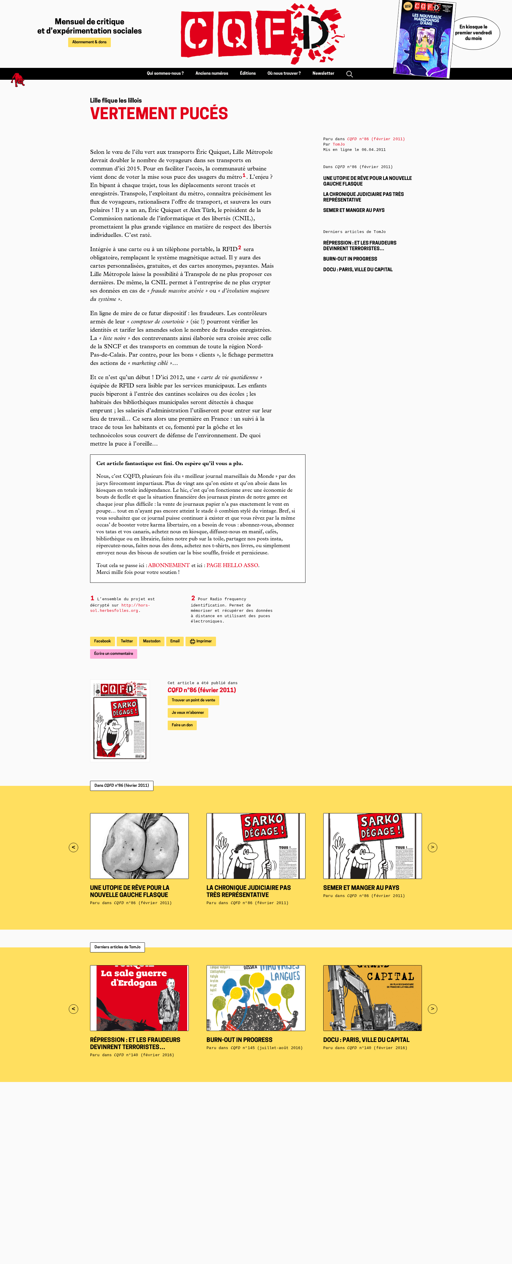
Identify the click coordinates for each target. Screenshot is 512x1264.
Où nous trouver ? (284, 73)
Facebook (102, 641)
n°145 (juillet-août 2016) (267, 1048)
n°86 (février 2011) (202, 691)
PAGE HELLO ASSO (232, 566)
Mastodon (151, 641)
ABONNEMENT (169, 566)
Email (175, 641)
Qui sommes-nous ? (165, 73)
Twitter (127, 641)
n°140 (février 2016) (144, 1055)
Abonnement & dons (89, 42)
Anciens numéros (212, 73)
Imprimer (204, 641)
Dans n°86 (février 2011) (122, 786)
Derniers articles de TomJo (117, 947)
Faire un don (182, 725)
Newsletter (323, 73)
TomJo (339, 144)
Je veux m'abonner (188, 713)
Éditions (248, 73)
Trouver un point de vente (193, 700)
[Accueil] (256, 34)
